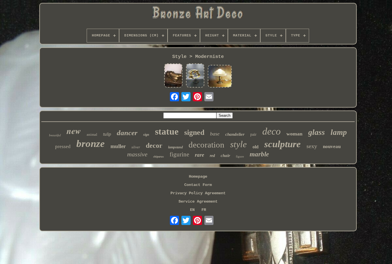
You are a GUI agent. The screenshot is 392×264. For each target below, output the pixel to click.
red (212, 156)
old (256, 146)
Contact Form (198, 185)
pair (253, 134)
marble (259, 154)
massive (137, 154)
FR (203, 209)
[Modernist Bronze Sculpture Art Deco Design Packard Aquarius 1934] (173, 76)
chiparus (158, 156)
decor (154, 145)
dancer (127, 133)
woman (294, 134)
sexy (311, 146)
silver (135, 147)
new (74, 131)
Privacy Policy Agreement (198, 193)
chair (225, 155)
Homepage (198, 176)
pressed (63, 146)
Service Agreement (198, 201)
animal (92, 134)
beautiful (55, 135)
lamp (339, 132)
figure (240, 156)
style (238, 144)
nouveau (332, 146)
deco (271, 131)
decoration (206, 144)
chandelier (234, 134)
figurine (179, 154)
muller (118, 146)
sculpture (282, 144)
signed (194, 132)
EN (192, 209)
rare (199, 155)
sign (146, 135)
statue (166, 131)
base (215, 134)
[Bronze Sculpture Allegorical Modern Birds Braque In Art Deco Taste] (195, 76)
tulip (107, 134)
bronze (90, 143)
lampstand (175, 147)
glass (316, 132)
